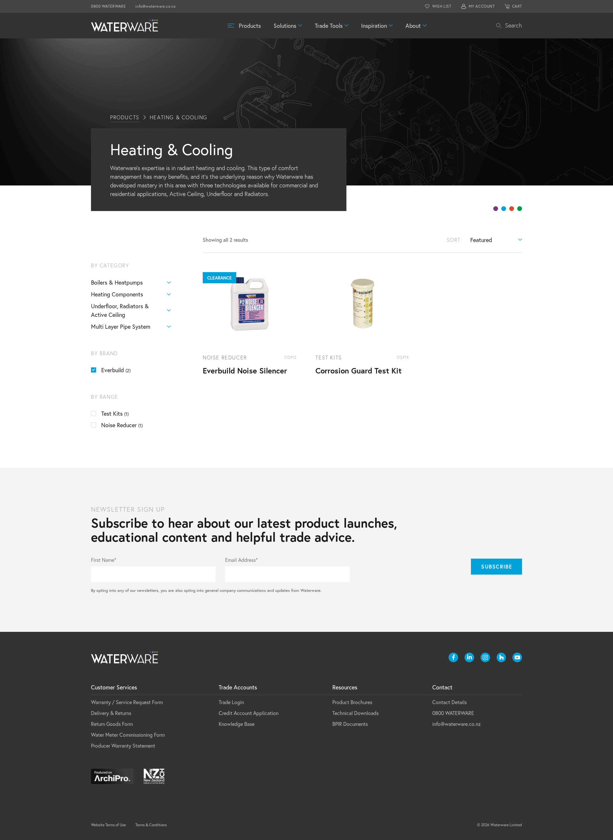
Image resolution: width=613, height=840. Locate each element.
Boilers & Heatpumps (117, 282)
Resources (344, 687)
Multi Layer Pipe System (120, 326)
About (413, 25)
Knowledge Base (236, 723)
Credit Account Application (248, 713)
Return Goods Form (112, 723)
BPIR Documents (350, 723)
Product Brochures (352, 702)
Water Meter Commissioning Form (128, 734)
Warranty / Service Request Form (127, 702)
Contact (442, 687)
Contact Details (449, 702)
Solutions (285, 25)
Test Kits (115, 413)
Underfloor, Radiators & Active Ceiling (120, 310)
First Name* (103, 560)
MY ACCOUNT (482, 6)
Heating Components (117, 294)
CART (517, 6)
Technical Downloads (355, 713)
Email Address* (241, 560)
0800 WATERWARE (108, 6)
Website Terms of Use (108, 824)
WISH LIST (441, 6)
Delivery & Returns (111, 713)
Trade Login (231, 702)
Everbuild (116, 370)
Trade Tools (329, 25)
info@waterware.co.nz (155, 6)
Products (250, 25)
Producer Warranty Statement (123, 745)
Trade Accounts (238, 687)
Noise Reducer (122, 425)
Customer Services (114, 687)
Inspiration (374, 25)
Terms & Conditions (151, 824)
